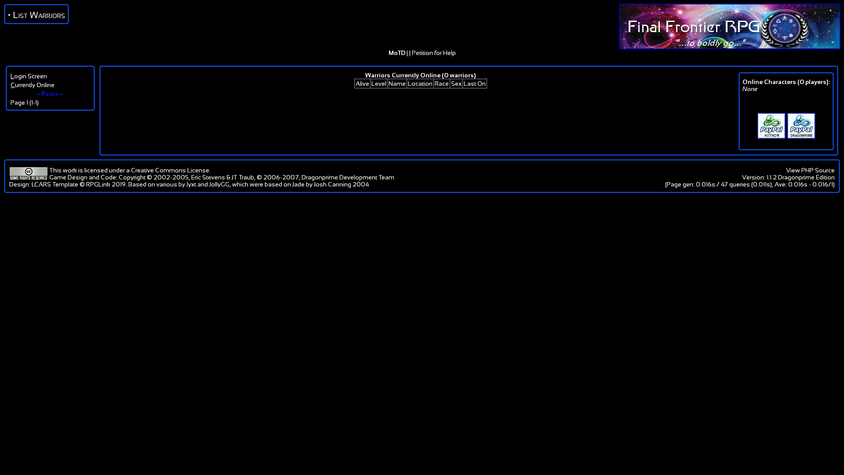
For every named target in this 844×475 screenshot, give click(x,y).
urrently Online (33, 84)
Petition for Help (434, 52)
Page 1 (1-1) (25, 102)
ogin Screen (29, 76)
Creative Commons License (170, 170)
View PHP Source (810, 170)
